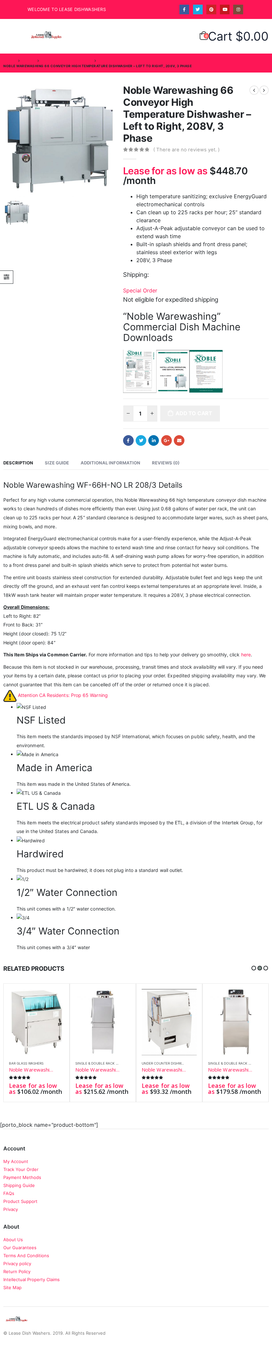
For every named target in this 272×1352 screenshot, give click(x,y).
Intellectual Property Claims (31, 1279)
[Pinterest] (211, 9)
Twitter (141, 440)
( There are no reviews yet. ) (186, 150)
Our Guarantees (19, 1247)
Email (179, 440)
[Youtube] (225, 9)
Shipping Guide (19, 1185)
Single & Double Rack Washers (103, 1063)
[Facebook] (184, 9)
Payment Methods (22, 1177)
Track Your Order (20, 1169)
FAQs (8, 1193)
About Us (13, 1239)
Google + (166, 440)
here (246, 654)
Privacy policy (17, 1263)
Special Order (141, 290)
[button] (254, 968)
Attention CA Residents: (63, 695)
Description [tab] (18, 462)
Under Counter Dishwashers (168, 1063)
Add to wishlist (60, 1064)
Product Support (20, 1201)
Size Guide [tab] (57, 462)
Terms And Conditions (26, 1255)
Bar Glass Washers (26, 1063)
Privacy (10, 1209)
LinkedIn (153, 440)
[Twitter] (198, 9)
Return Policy (17, 1271)
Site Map (12, 1287)
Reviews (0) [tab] (165, 462)
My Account (15, 1161)
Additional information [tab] (110, 462)
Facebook (128, 440)
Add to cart (193, 413)
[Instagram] (238, 9)
